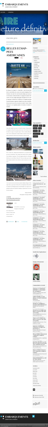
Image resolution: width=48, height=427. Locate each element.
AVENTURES (36, 58)
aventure (35, 128)
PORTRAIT (36, 76)
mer (44, 125)
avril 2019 (35, 376)
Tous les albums (43, 176)
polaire (40, 125)
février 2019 (35, 380)
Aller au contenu (4, 1)
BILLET (35, 60)
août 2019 (35, 369)
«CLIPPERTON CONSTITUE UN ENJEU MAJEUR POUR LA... (39, 327)
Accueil (3, 12)
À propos (10, 12)
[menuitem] (4, 12)
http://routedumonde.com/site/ (13, 200)
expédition (35, 136)
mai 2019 (34, 374)
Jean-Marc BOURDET (37, 342)
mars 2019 (35, 378)
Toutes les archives (37, 385)
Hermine (35, 303)
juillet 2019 (35, 371)
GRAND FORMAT (37, 71)
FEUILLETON (36, 69)
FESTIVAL (36, 67)
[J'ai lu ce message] (46, 424)
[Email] (34, 390)
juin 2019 (34, 373)
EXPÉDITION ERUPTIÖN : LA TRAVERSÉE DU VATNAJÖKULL (39, 290)
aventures (35, 131)
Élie (34, 334)
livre (42, 133)
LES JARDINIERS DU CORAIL (39, 245)
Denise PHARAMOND (37, 358)
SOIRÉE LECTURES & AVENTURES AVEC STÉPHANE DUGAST (40, 343)
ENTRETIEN (36, 65)
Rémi (34, 350)
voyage (39, 128)
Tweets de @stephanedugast (39, 82)
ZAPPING (36, 78)
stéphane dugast (36, 133)
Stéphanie (35, 288)
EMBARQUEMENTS (16, 4)
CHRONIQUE (37, 62)
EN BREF (36, 64)
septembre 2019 (36, 368)
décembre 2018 (36, 383)
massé (34, 326)
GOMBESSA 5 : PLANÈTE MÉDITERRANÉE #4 (40, 298)
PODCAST (36, 74)
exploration (35, 125)
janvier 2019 (35, 381)
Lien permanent (11, 221)
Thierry (34, 318)
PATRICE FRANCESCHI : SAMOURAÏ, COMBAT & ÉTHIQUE (40, 335)
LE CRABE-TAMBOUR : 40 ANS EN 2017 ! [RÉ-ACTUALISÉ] (39, 311)
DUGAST (35, 310)
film (39, 131)
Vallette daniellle (36, 296)
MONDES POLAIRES (38, 73)
